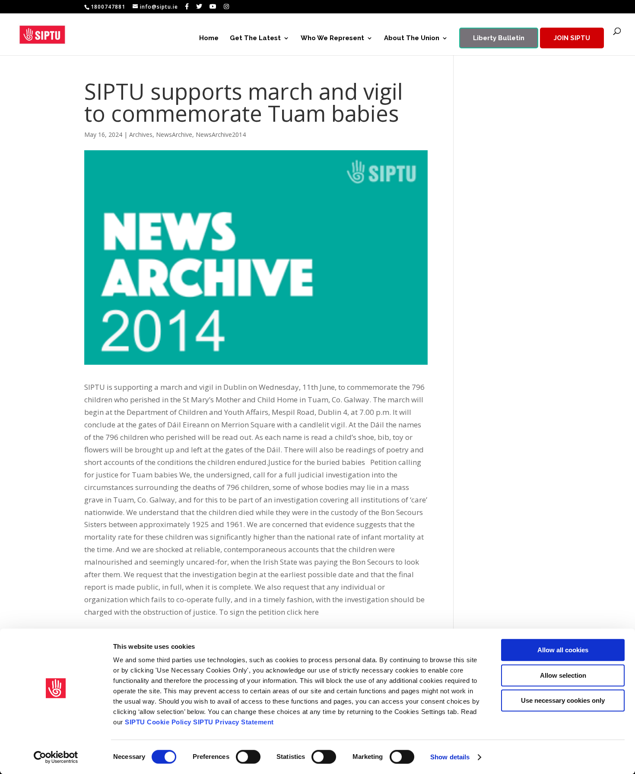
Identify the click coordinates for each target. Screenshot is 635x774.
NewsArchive (174, 134)
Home (209, 38)
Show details (450, 757)
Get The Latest (255, 38)
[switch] (248, 757)
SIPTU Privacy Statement (233, 722)
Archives (140, 134)
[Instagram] (226, 6)
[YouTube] (213, 6)
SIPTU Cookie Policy (158, 722)
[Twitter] (199, 6)
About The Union (411, 38)
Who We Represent (332, 38)
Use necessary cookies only (563, 700)
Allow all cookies (562, 650)
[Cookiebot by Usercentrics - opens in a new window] (56, 757)
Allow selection (563, 675)
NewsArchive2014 (221, 134)
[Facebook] (187, 6)
